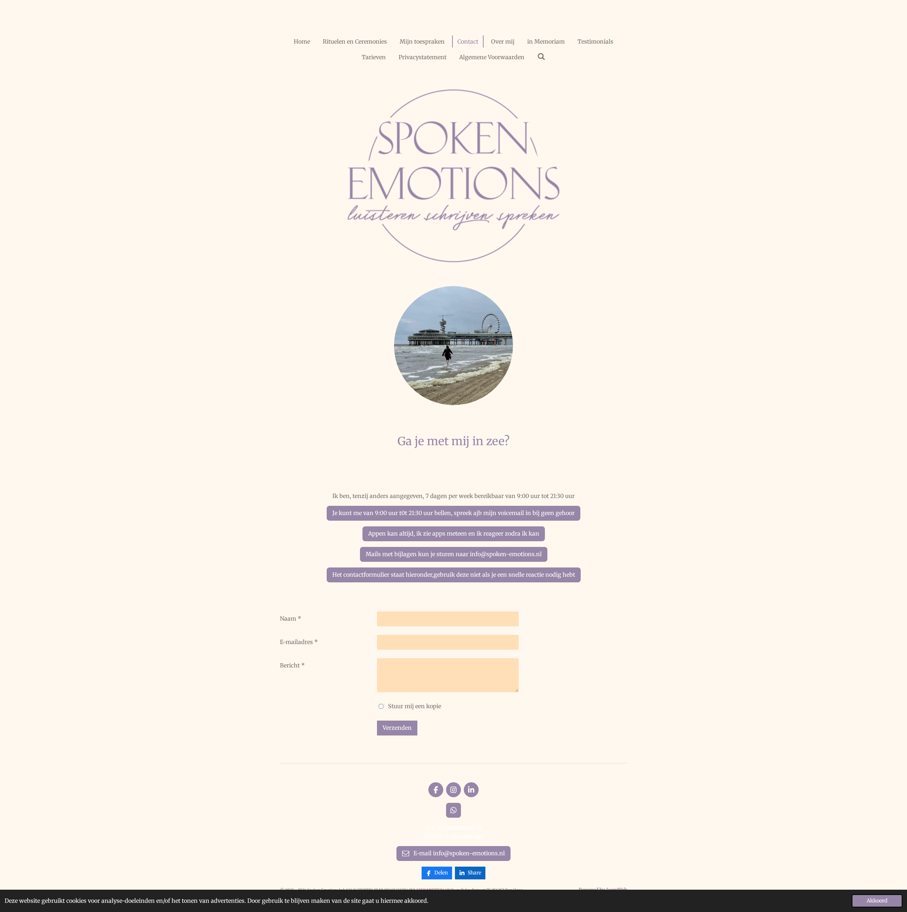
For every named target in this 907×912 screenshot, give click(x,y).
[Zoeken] (541, 56)
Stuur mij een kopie (414, 705)
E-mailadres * (299, 641)
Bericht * (292, 665)
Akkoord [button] (877, 900)
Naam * (290, 618)
